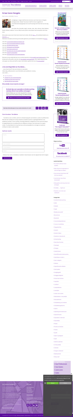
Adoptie (56, 206)
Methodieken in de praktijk (60, 296)
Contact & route (30, 392)
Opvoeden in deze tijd (59, 317)
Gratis (57, 373)
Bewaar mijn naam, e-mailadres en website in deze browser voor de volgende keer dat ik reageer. (26, 155)
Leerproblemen (57, 287)
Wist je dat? (57, 357)
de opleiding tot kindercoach (27, 59)
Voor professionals (30, 387)
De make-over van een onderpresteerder (16, 50)
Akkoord (52, 383)
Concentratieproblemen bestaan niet (15, 41)
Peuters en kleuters (58, 326)
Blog (27, 391)
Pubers (56, 329)
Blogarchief (31, 391)
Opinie (55, 308)
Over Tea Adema (8, 75)
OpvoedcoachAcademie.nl (55, 1)
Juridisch (56, 284)
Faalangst (56, 245)
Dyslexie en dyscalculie (59, 236)
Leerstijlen (56, 290)
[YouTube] (37, 405)
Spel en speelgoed (58, 335)
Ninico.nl (28, 399)
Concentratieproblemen (60, 221)
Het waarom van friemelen (13, 47)
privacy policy (49, 378)
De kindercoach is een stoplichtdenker (16, 54)
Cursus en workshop (59, 224)
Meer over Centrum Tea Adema (8, 407)
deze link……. (5, 37)
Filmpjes (56, 248)
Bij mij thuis (57, 215)
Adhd (55, 203)
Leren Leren (59, 370)
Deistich (56, 230)
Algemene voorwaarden (20, 415)
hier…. (34, 35)
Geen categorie (57, 260)
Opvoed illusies (57, 314)
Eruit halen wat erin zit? (12, 49)
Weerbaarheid (57, 354)
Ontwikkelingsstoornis (59, 305)
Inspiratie (56, 281)
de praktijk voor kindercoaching (38, 57)
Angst (55, 209)
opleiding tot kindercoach (13, 394)
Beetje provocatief (58, 212)
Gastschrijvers (57, 251)
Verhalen (56, 347)
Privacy (15, 415)
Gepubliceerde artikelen (60, 266)
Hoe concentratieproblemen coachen (15, 43)
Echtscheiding (57, 239)
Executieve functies (58, 242)
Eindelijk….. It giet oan (59, 188)
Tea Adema (6, 16)
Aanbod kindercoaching (60, 200)
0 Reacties (16, 16)
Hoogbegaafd (57, 272)
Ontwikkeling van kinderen (60, 302)
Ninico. (45, 38)
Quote (55, 332)
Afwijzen (65, 383)
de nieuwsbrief (40, 61)
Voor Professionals (61, 364)
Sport (55, 338)
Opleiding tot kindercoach (60, 311)
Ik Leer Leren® (29, 389)
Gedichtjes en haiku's (59, 257)
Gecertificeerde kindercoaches (61, 254)
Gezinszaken (57, 269)
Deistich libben (57, 233)
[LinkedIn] (34, 405)
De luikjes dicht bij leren (12, 45)
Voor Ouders (59, 367)
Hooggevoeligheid (58, 275)
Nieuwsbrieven (57, 299)
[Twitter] (28, 405)
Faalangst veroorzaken (12, 52)
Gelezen (56, 263)
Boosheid (56, 218)
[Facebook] (31, 405)
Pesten (55, 323)
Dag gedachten (57, 227)
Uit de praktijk (57, 344)
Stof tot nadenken (58, 341)
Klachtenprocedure (27, 415)
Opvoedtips (57, 320)
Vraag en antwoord (58, 351)
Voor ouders (29, 388)
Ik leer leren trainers (58, 278)
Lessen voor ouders (58, 293)
